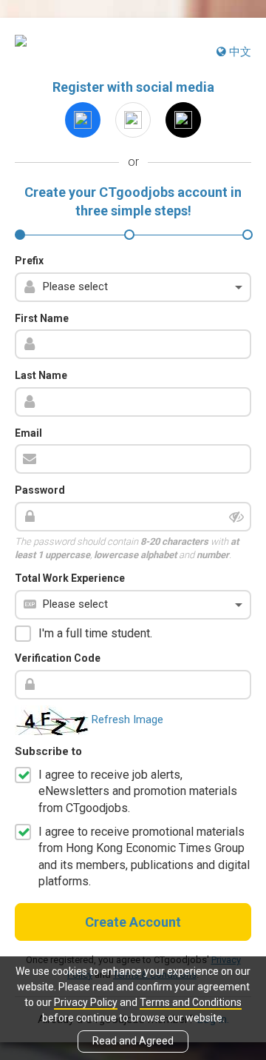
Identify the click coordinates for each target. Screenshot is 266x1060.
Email (28, 433)
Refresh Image (127, 719)
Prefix (29, 260)
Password (40, 490)
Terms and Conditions (191, 1002)
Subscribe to (48, 751)
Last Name (41, 375)
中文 (238, 51)
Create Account (133, 922)
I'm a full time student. (95, 633)
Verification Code (57, 658)
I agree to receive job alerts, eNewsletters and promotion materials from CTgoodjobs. (137, 791)
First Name (42, 318)
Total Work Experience (70, 578)
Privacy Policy (85, 1002)
